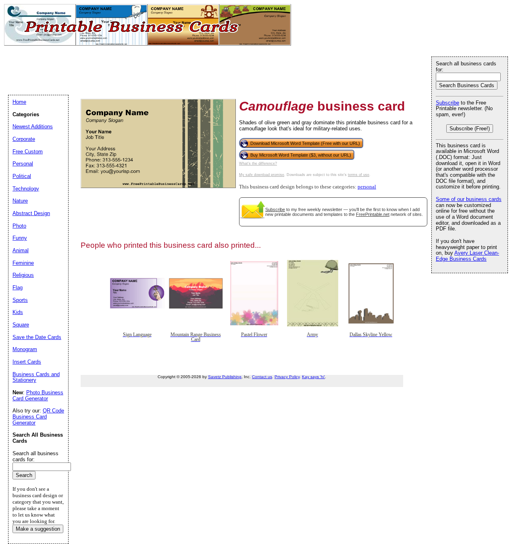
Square (20, 325)
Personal (22, 164)
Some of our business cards (468, 199)
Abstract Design (31, 213)
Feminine (23, 263)
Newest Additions (32, 126)
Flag (17, 288)
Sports (20, 300)
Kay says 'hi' (313, 377)
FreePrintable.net (372, 214)
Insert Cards (26, 362)
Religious (23, 275)
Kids (17, 312)
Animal (20, 250)
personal (367, 187)
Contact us (262, 377)
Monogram (24, 349)
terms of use (358, 175)
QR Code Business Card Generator (38, 416)
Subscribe (275, 209)
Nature (20, 201)
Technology (25, 189)
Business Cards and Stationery (36, 377)
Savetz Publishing (224, 377)
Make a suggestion (38, 529)
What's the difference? (258, 163)
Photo (19, 226)
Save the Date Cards (36, 337)
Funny (19, 238)
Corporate (23, 139)
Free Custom (27, 152)
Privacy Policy (287, 377)
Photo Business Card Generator (37, 395)
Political (21, 176)
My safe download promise (261, 175)
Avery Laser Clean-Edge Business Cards (467, 256)
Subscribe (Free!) (469, 129)
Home (19, 102)
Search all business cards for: (466, 67)
